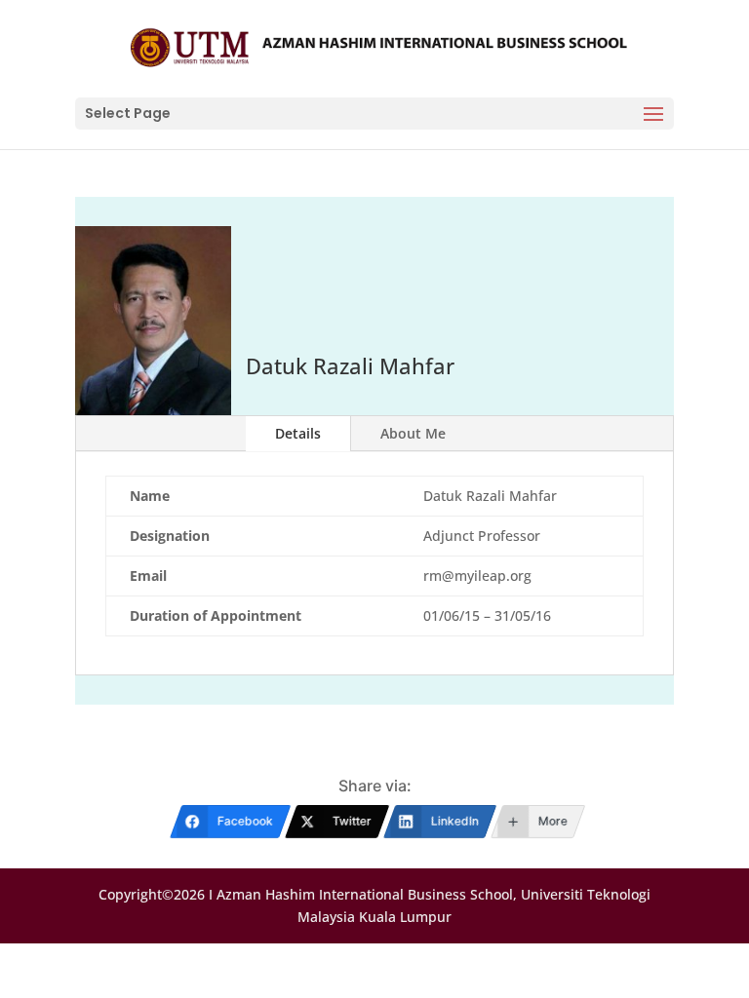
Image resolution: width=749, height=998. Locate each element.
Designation (170, 535)
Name (150, 495)
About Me (413, 433)
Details (298, 433)
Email (148, 575)
